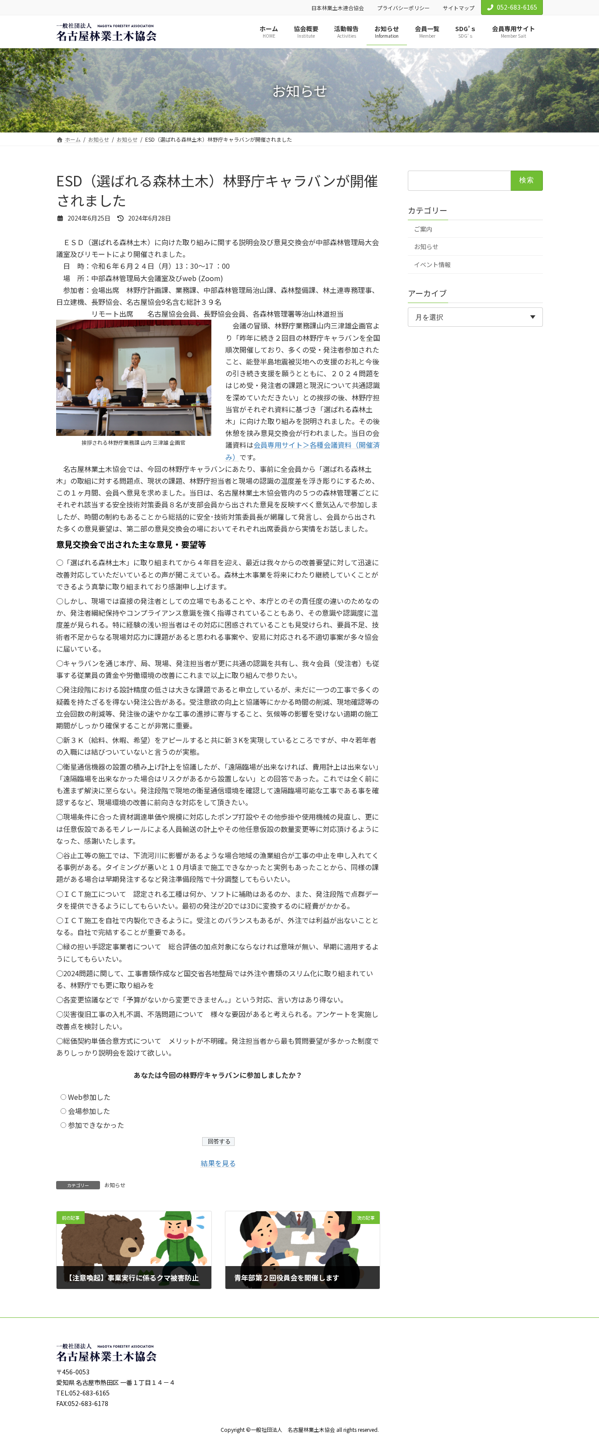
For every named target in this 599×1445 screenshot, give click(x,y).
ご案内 (423, 229)
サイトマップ (458, 7)
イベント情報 (432, 264)
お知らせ (114, 1184)
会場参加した (89, 1111)
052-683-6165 (517, 7)
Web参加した (89, 1097)
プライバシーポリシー (403, 7)
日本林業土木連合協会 (337, 7)
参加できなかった (96, 1125)
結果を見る (218, 1163)
